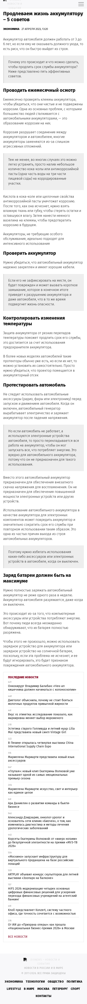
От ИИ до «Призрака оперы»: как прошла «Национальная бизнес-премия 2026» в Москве (41, 926)
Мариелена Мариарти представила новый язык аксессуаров (41, 758)
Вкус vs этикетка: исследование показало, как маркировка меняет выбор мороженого (40, 716)
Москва (43, 989)
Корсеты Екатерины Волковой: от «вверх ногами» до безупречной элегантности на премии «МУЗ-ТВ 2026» (42, 842)
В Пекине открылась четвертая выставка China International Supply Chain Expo (40, 744)
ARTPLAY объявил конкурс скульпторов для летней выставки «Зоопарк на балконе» (43, 876)
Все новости (17, 937)
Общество (56, 981)
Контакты (44, 996)
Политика (74, 981)
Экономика (11, 29)
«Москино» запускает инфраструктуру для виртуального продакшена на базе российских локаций (40, 860)
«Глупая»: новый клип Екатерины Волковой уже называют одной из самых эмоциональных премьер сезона (41, 774)
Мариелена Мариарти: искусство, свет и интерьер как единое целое (42, 790)
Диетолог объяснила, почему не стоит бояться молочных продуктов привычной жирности (40, 702)
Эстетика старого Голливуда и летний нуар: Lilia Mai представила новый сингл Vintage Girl (41, 730)
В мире (29, 989)
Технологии (35, 981)
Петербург (60, 989)
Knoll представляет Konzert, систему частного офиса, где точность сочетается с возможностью (42, 911)
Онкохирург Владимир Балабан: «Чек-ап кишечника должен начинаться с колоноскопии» (42, 687)
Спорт (75, 989)
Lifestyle (14, 989)
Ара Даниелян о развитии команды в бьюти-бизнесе (39, 805)
